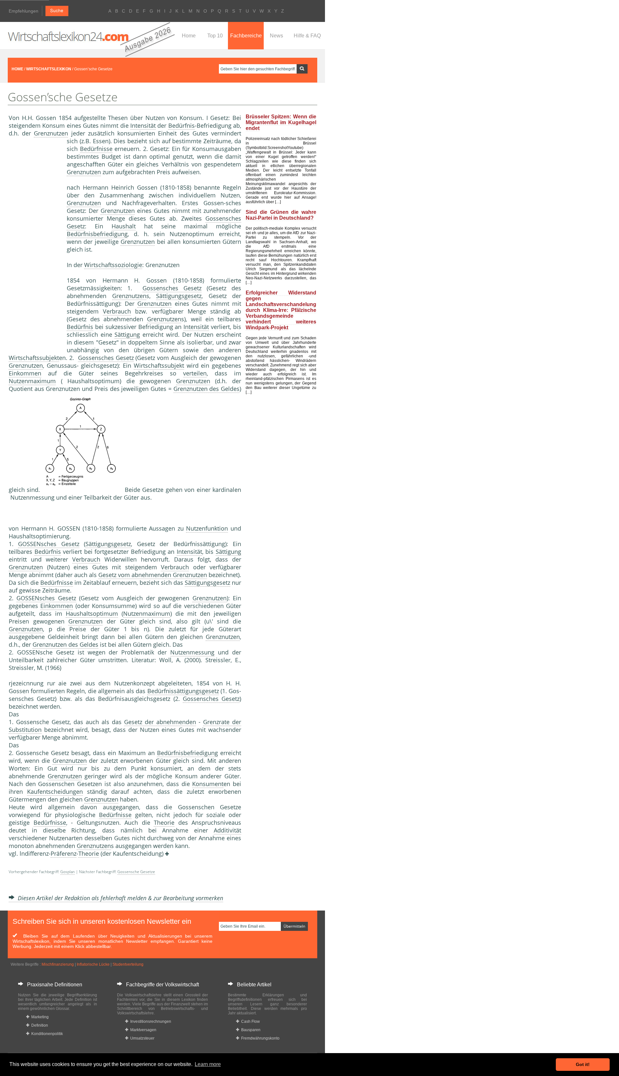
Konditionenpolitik (46, 1033)
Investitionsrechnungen (149, 1021)
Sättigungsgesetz (178, 296)
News (276, 35)
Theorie (164, 822)
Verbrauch (117, 311)
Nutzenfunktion (207, 528)
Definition (38, 1025)
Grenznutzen (51, 133)
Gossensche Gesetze (136, 871)
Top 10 (215, 35)
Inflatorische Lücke (93, 964)
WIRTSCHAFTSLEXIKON (48, 69)
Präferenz (63, 853)
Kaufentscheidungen (55, 791)
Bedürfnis (181, 125)
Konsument (207, 784)
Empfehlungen (23, 11)
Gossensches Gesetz (171, 288)
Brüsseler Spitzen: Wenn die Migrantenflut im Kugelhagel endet (281, 122)
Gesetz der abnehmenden (160, 722)
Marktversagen (142, 1030)
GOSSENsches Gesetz (48, 544)
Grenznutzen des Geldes (206, 389)
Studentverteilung (128, 964)
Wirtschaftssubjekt (34, 358)
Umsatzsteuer (141, 1038)
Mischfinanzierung (58, 964)
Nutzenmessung (192, 652)
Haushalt (124, 226)
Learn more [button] (208, 1064)
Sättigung (127, 334)
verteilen (195, 373)
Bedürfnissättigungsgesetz (183, 691)
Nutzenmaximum (32, 381)
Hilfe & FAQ (307, 35)
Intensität (143, 125)
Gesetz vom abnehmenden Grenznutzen (152, 575)
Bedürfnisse (96, 149)
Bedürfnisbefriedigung (97, 234)
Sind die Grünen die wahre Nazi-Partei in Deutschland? (281, 215)
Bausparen (249, 1030)
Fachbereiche (246, 35)
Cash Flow (249, 1021)
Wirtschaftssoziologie (113, 265)
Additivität (227, 830)
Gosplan (67, 871)
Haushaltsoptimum (92, 613)
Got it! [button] (583, 1064)
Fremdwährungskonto (259, 1038)
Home (189, 35)
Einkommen (25, 373)
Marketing (39, 1017)
